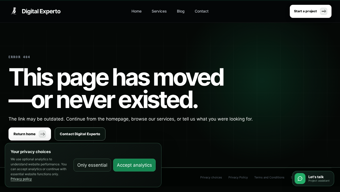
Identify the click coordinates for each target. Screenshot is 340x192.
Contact (202, 11)
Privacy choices (211, 177)
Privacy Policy (238, 177)
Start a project (305, 11)
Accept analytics (134, 165)
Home (136, 11)
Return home (25, 134)
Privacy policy (21, 179)
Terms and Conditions (269, 177)
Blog (181, 11)
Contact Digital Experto (80, 134)
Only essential (92, 165)
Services (159, 11)
